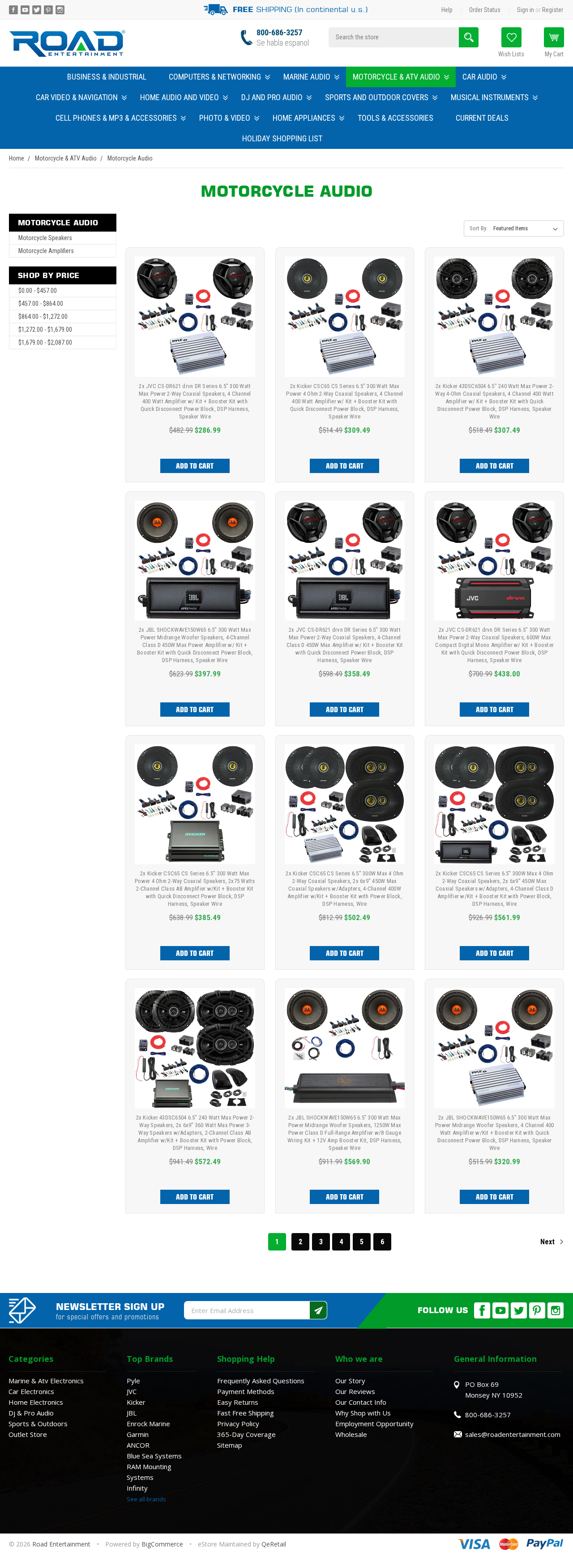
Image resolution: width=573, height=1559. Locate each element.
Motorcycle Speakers (45, 237)
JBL (132, 1412)
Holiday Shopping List (282, 138)
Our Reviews (355, 1391)
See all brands (146, 1499)
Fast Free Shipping (245, 1412)
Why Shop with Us (363, 1412)
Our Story (350, 1380)
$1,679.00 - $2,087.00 (45, 342)
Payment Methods (245, 1391)
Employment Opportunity (374, 1423)
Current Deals (482, 118)
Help (447, 9)
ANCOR (138, 1445)
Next (548, 1242)
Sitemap (229, 1445)
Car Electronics (31, 1391)
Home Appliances (304, 118)
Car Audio (479, 76)
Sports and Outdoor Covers (376, 97)
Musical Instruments (490, 97)
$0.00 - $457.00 (37, 290)
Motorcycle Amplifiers (46, 250)
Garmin (138, 1434)
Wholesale (351, 1434)
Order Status (484, 9)
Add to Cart (195, 465)
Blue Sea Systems (154, 1455)
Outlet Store (28, 1434)
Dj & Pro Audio (31, 1412)
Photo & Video (224, 118)
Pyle (133, 1380)
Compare (191, 327)
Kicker (136, 1402)
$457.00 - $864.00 (40, 303)
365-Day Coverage (246, 1434)
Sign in (525, 9)
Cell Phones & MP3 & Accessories (116, 118)
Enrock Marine (148, 1423)
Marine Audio (306, 76)
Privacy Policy (238, 1423)
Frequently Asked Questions (260, 1380)
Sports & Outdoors (38, 1423)
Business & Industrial (106, 76)
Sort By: (478, 228)
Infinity (137, 1487)
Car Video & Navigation (77, 97)
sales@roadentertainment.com (512, 1434)
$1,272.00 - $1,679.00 (45, 329)
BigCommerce (162, 1544)
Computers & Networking (215, 76)
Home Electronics (36, 1402)
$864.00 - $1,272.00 (43, 316)
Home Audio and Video (179, 97)
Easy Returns (237, 1402)
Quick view (195, 306)
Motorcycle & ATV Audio (396, 76)
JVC (132, 1391)
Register (552, 9)
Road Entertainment (62, 1544)
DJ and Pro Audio (272, 97)
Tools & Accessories (395, 118)
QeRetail (273, 1544)
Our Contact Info (360, 1402)
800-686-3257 (279, 32)
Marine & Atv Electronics (46, 1380)
